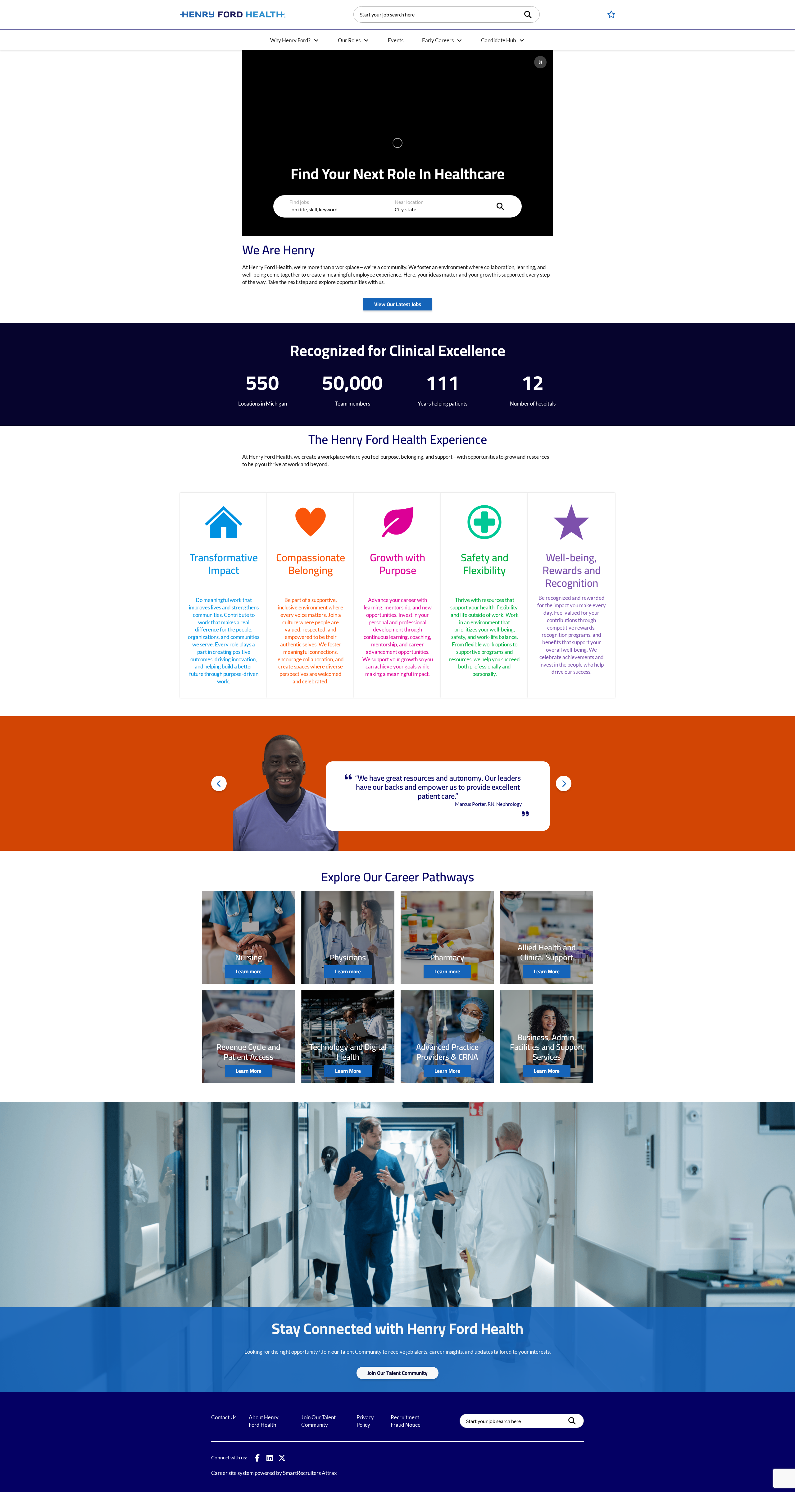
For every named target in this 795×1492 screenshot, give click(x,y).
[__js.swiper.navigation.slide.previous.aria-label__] (219, 783)
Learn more (248, 971)
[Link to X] (282, 1458)
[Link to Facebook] (257, 1458)
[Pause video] (540, 62)
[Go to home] (233, 14)
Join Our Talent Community (397, 1373)
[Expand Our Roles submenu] (366, 40)
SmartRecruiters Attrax (310, 1473)
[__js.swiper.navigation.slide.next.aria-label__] (563, 783)
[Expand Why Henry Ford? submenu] (316, 40)
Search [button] (530, 14)
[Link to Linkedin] (269, 1458)
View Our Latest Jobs (397, 304)
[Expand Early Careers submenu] (459, 40)
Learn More (547, 971)
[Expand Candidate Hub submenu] (522, 40)
